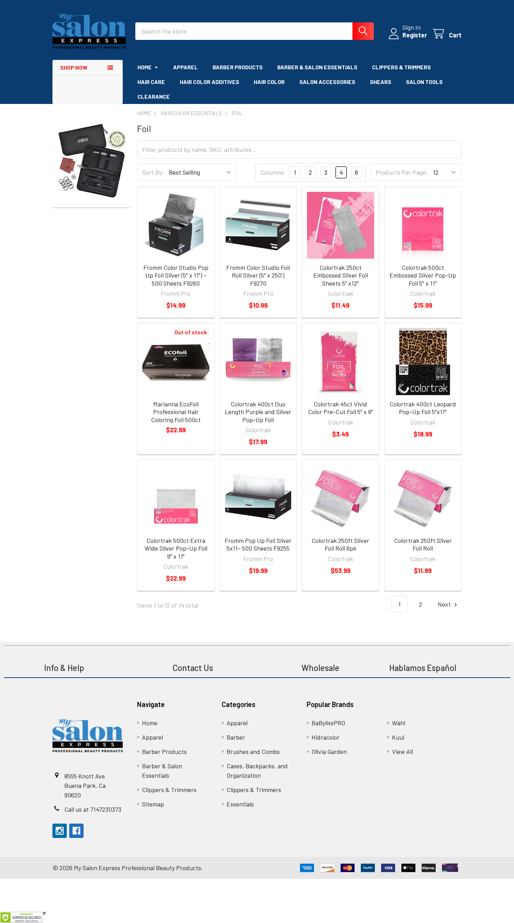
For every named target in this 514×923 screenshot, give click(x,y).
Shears (380, 81)
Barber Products (238, 67)
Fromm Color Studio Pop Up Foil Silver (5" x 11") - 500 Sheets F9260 (175, 275)
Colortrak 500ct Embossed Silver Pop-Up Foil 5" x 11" (423, 275)
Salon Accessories (327, 81)
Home (144, 67)
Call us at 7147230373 (92, 809)
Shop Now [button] (73, 67)
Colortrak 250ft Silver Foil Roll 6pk (340, 544)
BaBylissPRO (328, 723)
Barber (236, 737)
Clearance (153, 96)
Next (445, 604)
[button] (91, 160)
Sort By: (153, 172)
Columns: (273, 172)
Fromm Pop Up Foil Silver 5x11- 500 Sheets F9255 (258, 544)
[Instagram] (59, 831)
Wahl (398, 723)
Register (414, 35)
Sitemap (153, 804)
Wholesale (321, 668)
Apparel (185, 67)
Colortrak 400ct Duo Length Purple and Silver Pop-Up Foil (258, 412)
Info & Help (64, 668)
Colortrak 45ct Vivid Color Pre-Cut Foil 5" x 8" (340, 408)
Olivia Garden (329, 751)
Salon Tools (424, 81)
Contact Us (192, 668)
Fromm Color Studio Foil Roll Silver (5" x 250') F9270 (258, 275)
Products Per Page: (402, 172)
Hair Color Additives (209, 81)
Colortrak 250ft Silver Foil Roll (423, 544)
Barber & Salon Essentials (317, 67)
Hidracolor (326, 737)
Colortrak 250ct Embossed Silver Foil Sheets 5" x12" (340, 275)
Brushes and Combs (253, 751)
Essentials (240, 804)
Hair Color (269, 81)
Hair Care (151, 81)
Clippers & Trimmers (401, 67)
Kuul (398, 737)
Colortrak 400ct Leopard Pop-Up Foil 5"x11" (423, 408)
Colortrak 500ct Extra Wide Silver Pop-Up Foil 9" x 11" (175, 548)
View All (402, 751)
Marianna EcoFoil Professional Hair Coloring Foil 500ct (176, 412)
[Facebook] (76, 831)
